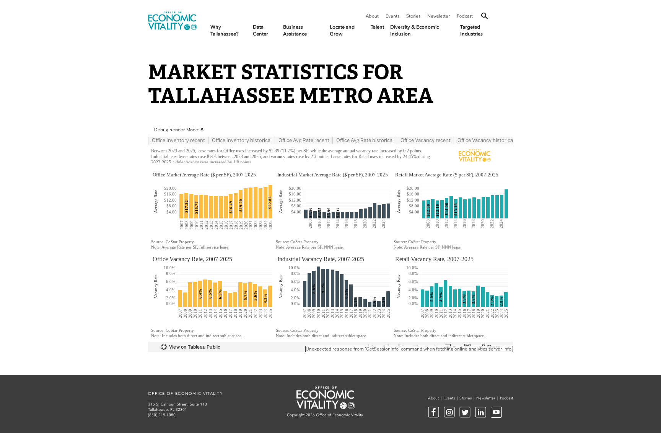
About (372, 16)
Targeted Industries (471, 30)
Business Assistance (295, 30)
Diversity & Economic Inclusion (414, 30)
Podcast (465, 16)
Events (392, 16)
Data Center (260, 30)
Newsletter (438, 16)
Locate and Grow (342, 30)
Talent (377, 27)
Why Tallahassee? (224, 30)
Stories (413, 16)
